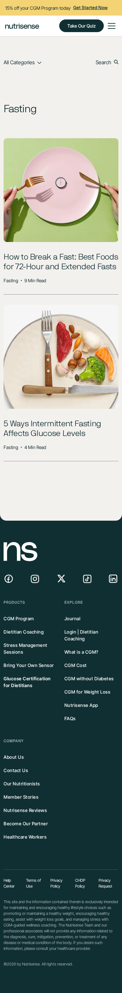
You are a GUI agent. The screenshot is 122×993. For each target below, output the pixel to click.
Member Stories (21, 797)
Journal (72, 618)
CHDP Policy (80, 883)
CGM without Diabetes (89, 678)
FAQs (70, 718)
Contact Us (16, 770)
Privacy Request (105, 883)
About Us (14, 757)
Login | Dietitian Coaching (81, 635)
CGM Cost (75, 665)
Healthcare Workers (25, 837)
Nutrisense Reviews (25, 810)
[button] (110, 26)
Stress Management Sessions (25, 648)
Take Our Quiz (81, 26)
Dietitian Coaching (24, 632)
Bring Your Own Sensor (29, 665)
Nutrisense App (81, 705)
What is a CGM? (81, 652)
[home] (22, 26)
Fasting (11, 280)
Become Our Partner (26, 823)
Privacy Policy (56, 883)
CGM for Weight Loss (87, 692)
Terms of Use (33, 883)
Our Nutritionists (22, 783)
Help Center (9, 883)
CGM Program (19, 618)
